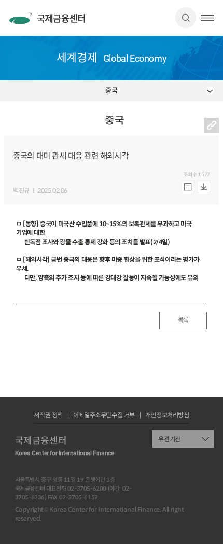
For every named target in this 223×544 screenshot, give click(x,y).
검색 (185, 17)
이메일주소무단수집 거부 (104, 415)
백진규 (21, 191)
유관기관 (169, 439)
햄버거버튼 (207, 18)
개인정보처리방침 (167, 415)
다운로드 (203, 187)
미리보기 (187, 187)
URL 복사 (211, 125)
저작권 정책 (48, 415)
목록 (183, 320)
